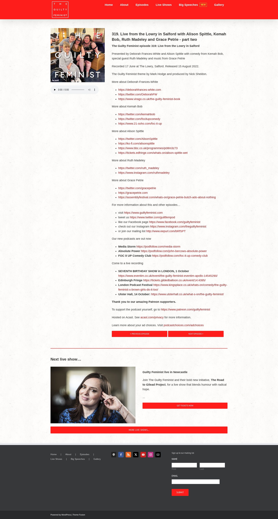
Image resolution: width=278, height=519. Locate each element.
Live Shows (56, 459)
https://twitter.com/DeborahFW (137, 94)
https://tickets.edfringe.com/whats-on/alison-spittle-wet (153, 152)
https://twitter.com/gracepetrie (137, 188)
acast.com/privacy (152, 317)
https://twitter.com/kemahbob (136, 114)
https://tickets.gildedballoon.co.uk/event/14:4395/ (174, 280)
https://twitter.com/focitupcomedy (139, 119)
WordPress (66, 515)
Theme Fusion (79, 515)
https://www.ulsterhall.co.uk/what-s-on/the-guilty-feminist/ (187, 294)
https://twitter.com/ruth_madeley (138, 168)
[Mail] (158, 454)
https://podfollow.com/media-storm (158, 246)
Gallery (97, 459)
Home (54, 454)
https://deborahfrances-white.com (139, 89)
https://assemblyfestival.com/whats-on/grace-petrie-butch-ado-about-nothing (167, 197)
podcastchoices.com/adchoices (184, 325)
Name (174, 459)
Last (202, 469)
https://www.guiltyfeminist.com (143, 212)
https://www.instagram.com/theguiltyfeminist (178, 226)
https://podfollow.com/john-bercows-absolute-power (174, 251)
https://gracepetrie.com (133, 192)
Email (175, 476)
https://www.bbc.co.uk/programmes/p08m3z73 (148, 148)
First (174, 469)
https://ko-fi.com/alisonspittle (136, 143)
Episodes (84, 454)
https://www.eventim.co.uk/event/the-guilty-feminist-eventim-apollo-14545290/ (168, 275)
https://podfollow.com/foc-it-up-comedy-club (180, 255)
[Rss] (128, 454)
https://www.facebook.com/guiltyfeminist (174, 222)
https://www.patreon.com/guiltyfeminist (185, 309)
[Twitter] (136, 454)
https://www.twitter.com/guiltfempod (152, 217)
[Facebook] (121, 454)
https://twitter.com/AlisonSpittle (138, 138)
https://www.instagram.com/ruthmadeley (144, 172)
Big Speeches (78, 459)
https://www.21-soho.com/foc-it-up (140, 123)
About (68, 454)
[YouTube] (143, 454)
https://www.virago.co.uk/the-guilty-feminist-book (149, 99)
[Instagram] (150, 454)
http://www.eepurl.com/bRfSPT (166, 231)
